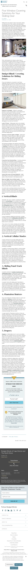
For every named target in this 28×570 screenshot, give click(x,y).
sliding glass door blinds (18, 217)
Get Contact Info (12, 6)
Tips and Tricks (13, 436)
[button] (5, 6)
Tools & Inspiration (7, 525)
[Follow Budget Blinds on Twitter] (14, 510)
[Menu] (26, 2)
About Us (4, 522)
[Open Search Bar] (24, 2)
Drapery (4, 334)
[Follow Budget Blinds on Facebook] (2, 510)
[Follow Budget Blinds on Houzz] (8, 510)
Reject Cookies (18, 564)
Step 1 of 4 (15, 395)
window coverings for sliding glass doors (14, 319)
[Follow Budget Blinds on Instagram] (5, 510)
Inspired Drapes (18, 340)
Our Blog (4, 529)
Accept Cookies (14, 567)
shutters (5, 146)
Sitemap (14, 537)
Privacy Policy (14, 423)
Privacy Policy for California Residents (14, 540)
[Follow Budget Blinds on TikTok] (20, 510)
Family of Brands (6, 518)
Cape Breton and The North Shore (9, 4)
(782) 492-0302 (26, 5)
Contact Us (5, 515)
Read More (4, 475)
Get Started (14, 402)
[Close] (25, 556)
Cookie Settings (9, 564)
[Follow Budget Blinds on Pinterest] (17, 510)
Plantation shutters (18, 303)
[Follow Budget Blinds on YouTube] (11, 510)
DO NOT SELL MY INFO (14, 542)
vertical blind (9, 201)
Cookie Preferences (14, 544)
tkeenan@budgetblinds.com (14, 462)
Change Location (4, 457)
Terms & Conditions (14, 535)
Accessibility (14, 538)
